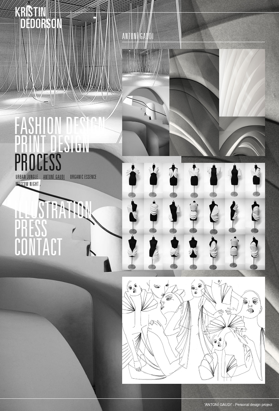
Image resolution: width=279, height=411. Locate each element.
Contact (38, 247)
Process (38, 162)
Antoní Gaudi (54, 177)
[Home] (34, 17)
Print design (52, 144)
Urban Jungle (27, 177)
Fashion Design (59, 125)
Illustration (53, 210)
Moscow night (27, 184)
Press (30, 228)
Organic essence (83, 177)
